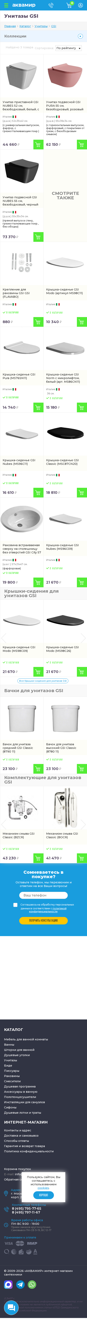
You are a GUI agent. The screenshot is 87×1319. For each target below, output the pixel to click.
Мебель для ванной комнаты (26, 1039)
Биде (8, 1065)
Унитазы (10, 1060)
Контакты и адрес (17, 1130)
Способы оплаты (16, 1141)
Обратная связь (16, 1179)
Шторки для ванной (19, 1050)
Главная (10, 26)
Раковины (12, 1076)
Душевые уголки (17, 1055)
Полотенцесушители (20, 1097)
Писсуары (11, 1071)
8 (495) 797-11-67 (26, 1212)
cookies (43, 1188)
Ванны (9, 1044)
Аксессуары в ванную (20, 1092)
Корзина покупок (17, 1169)
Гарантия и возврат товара (24, 1146)
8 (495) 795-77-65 (26, 1208)
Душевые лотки (16, 1112)
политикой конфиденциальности (48, 910)
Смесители (12, 1081)
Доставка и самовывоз (21, 1135)
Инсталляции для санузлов (24, 1102)
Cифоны (10, 1107)
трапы (36, 1112)
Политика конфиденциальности (29, 1151)
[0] (72, 7)
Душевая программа (20, 1086)
